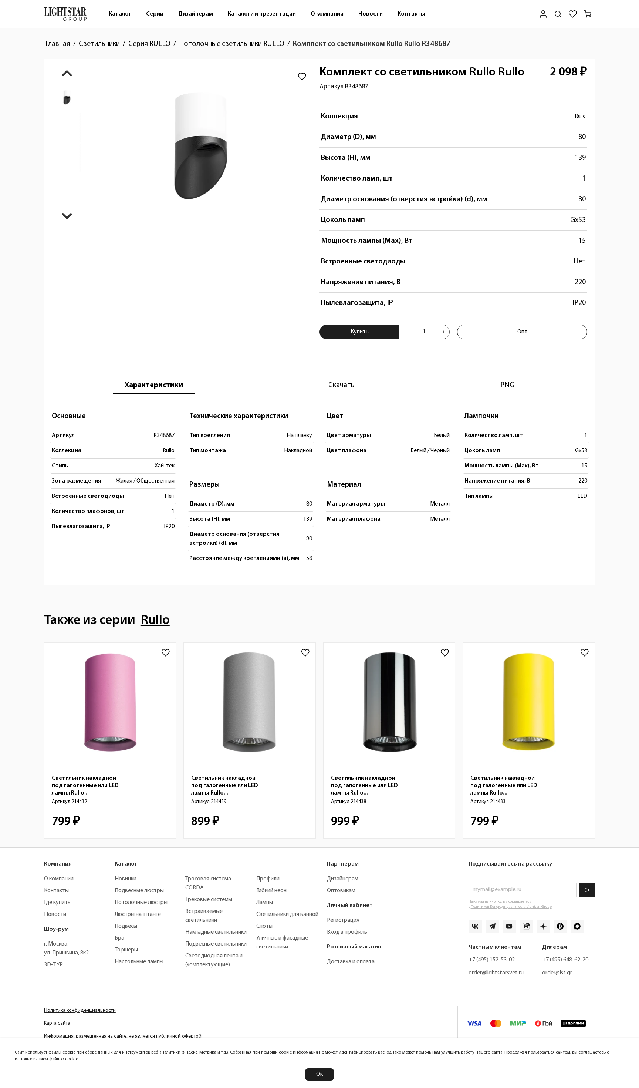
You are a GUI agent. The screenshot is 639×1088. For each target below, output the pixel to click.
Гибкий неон (271, 891)
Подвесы (126, 926)
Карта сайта (57, 1023)
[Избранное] (572, 14)
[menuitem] (120, 14)
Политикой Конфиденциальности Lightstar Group (511, 907)
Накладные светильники (216, 932)
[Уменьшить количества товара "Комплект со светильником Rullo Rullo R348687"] (405, 332)
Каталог (120, 14)
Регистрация (343, 920)
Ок (319, 1074)
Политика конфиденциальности (80, 1010)
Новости (370, 14)
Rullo (580, 116)
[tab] (154, 385)
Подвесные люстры (139, 891)
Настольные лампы (139, 962)
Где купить (57, 903)
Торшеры (126, 950)
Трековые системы (208, 900)
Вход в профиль (347, 932)
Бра (119, 938)
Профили (268, 879)
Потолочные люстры (141, 903)
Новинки (125, 879)
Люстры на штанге (138, 914)
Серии (154, 14)
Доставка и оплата (351, 962)
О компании (327, 14)
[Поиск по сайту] (558, 14)
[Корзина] (587, 14)
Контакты (411, 14)
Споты (264, 926)
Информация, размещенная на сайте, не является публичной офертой (123, 1036)
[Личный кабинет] (543, 14)
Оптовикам (341, 891)
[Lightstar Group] (65, 14)
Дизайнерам (195, 14)
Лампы (264, 903)
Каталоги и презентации (262, 14)
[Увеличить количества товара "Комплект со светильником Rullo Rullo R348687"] (443, 332)
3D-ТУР (53, 965)
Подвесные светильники (216, 944)
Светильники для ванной (287, 914)
